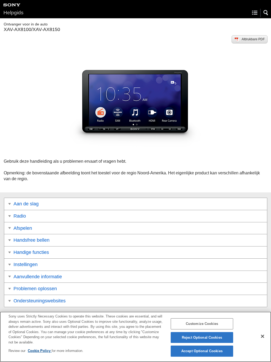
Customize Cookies (202, 324)
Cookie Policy (40, 351)
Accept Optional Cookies (202, 351)
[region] (135, 337)
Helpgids (13, 12)
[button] (266, 12)
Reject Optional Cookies (202, 337)
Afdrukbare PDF (253, 39)
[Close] (262, 336)
